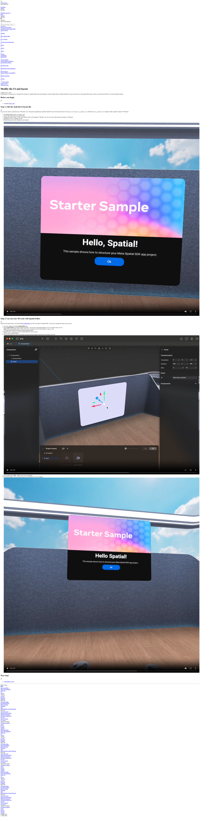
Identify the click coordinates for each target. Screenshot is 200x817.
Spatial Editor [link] (26, 323)
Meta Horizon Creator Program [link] (8, 709)
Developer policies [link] (5, 723)
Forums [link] (2, 727)
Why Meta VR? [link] (5, 712)
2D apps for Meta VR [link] (6, 716)
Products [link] (3, 699)
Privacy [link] (2, 726)
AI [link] (1, 692)
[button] (100, 1)
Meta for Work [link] (4, 704)
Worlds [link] (2, 693)
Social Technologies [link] (6, 689)
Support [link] (3, 728)
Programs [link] (3, 706)
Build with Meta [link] (5, 688)
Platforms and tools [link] (5, 714)
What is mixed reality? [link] (6, 713)
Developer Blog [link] (5, 702)
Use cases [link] (3, 720)
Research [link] (3, 697)
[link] (4, 3)
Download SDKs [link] (5, 703)
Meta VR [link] (3, 690)
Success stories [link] (4, 719)
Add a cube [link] (11, 103)
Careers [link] (2, 696)
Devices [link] (3, 717)
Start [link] (2, 707)
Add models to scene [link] (9, 681)
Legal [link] (2, 724)
